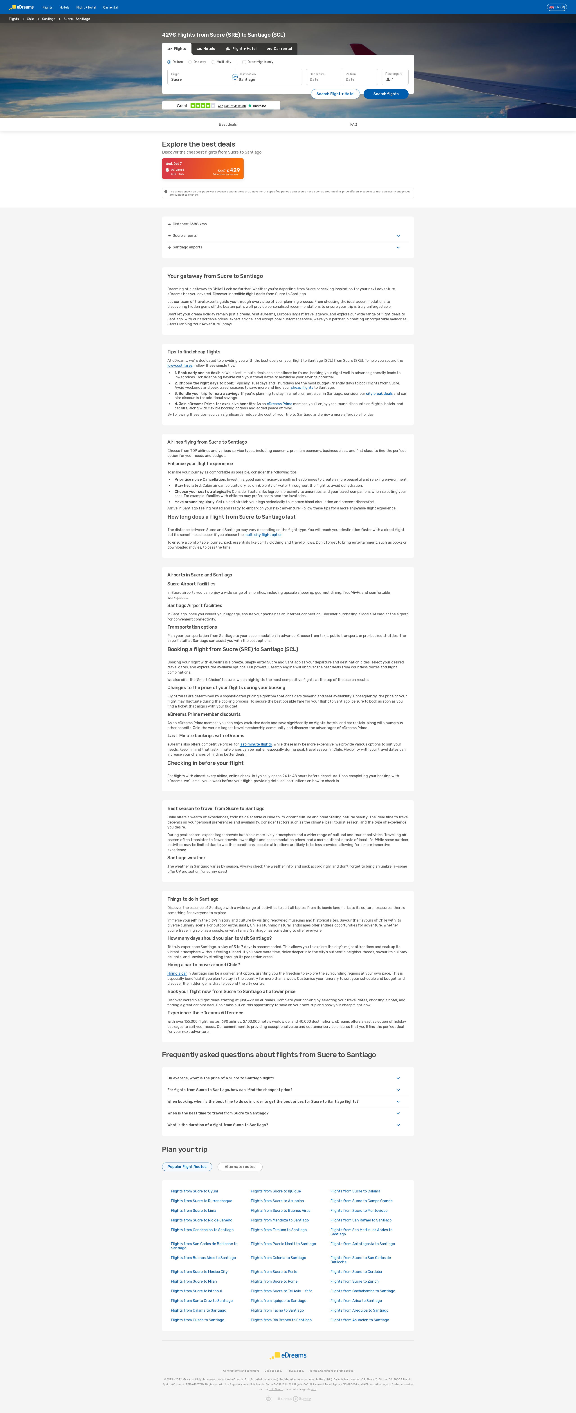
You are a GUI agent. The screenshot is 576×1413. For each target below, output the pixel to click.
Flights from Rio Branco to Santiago (281, 1320)
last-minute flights (256, 744)
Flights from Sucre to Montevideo (359, 1210)
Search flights (386, 94)
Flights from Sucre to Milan (194, 1281)
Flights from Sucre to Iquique (276, 1191)
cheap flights (302, 387)
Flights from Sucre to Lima (193, 1210)
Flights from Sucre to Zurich (355, 1281)
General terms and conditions (241, 1370)
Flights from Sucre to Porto (274, 1272)
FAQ (353, 124)
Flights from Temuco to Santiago (279, 1230)
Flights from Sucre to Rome (274, 1281)
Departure (317, 74)
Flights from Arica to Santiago (356, 1301)
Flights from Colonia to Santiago (278, 1258)
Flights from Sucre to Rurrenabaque (201, 1201)
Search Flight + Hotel (335, 94)
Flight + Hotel (86, 7)
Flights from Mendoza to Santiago (280, 1220)
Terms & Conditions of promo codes (331, 1370)
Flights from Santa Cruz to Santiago (202, 1301)
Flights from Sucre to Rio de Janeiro (201, 1220)
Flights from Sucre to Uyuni (194, 1191)
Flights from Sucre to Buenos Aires (280, 1210)
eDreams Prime (279, 404)
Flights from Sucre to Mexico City (199, 1272)
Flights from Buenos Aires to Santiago (203, 1258)
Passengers (393, 74)
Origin (175, 74)
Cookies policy (273, 1370)
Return (351, 74)
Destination (247, 74)
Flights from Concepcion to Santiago (202, 1230)
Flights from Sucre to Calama (355, 1191)
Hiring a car (177, 973)
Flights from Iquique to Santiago (278, 1301)
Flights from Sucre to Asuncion (277, 1201)
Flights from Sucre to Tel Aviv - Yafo (281, 1291)
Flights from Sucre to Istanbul (196, 1291)
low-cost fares (179, 365)
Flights (48, 7)
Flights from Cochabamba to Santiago (363, 1291)
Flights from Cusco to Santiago (197, 1320)
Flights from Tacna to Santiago (277, 1310)
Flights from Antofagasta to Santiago (363, 1244)
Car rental (110, 7)
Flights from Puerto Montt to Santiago (283, 1244)
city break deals (379, 393)
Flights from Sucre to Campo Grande (362, 1201)
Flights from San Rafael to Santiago (361, 1220)
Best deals (228, 124)
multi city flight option (264, 535)
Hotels (64, 7)
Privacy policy (296, 1370)
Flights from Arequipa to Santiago (359, 1310)
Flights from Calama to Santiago (198, 1310)
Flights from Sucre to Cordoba (356, 1272)
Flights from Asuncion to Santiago (360, 1320)
